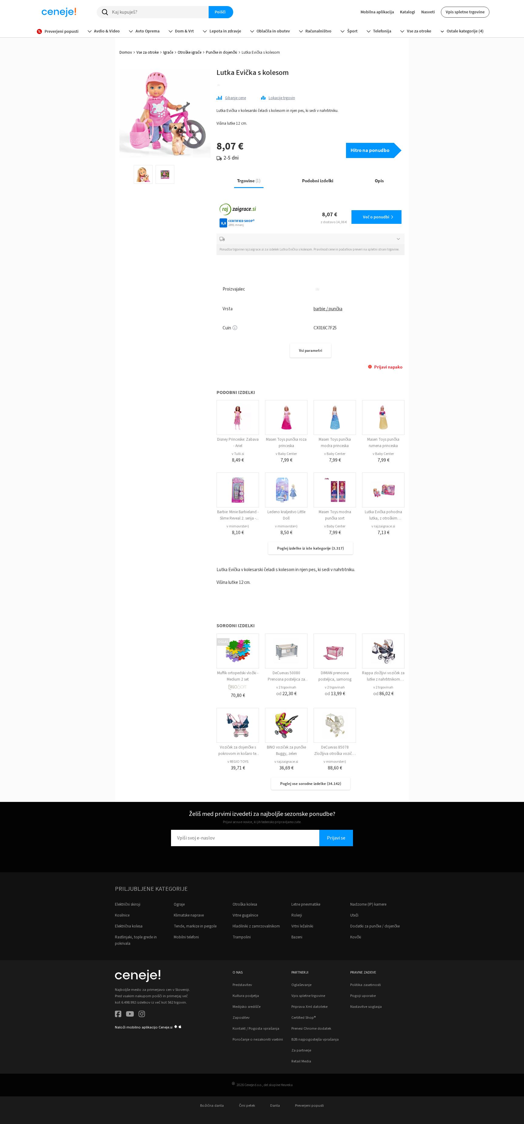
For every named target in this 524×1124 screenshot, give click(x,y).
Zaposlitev (241, 1017)
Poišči (220, 12)
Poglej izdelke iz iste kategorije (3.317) (310, 548)
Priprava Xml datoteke (309, 1006)
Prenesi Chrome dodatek (311, 1028)
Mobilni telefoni (186, 937)
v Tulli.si (238, 453)
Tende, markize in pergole (195, 926)
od (286, 693)
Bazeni (296, 937)
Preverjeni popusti (309, 1105)
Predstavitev (242, 985)
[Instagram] (142, 1015)
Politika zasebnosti (365, 985)
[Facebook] (118, 1015)
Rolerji (296, 915)
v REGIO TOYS (237, 761)
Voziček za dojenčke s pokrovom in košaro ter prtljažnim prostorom (237, 754)
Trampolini (242, 937)
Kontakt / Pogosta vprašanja (256, 1028)
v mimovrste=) (238, 526)
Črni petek (247, 1105)
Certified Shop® (303, 1017)
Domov (125, 52)
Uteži (354, 915)
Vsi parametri (310, 350)
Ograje (179, 904)
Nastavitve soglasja (366, 1006)
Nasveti (428, 12)
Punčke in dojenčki (221, 52)
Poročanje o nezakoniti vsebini (258, 1039)
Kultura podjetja (246, 995)
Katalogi (407, 12)
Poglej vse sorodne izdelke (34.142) (310, 783)
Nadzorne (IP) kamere (368, 904)
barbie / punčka (328, 309)
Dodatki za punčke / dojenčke (375, 926)
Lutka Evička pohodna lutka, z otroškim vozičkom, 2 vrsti (383, 518)
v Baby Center (286, 453)
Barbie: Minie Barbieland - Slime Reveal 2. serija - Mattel (238, 518)
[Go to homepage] (59, 12)
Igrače (168, 52)
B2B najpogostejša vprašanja (315, 1039)
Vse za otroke (147, 52)
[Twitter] (130, 1015)
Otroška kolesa (245, 904)
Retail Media (301, 1061)
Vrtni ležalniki (302, 926)
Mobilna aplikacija (377, 12)
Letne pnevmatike (305, 904)
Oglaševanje (301, 985)
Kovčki (355, 937)
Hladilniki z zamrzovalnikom (256, 926)
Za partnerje (301, 1050)
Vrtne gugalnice (245, 915)
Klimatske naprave (189, 915)
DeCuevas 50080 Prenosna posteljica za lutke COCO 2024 (286, 679)
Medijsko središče (246, 1006)
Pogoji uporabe (363, 995)
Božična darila (212, 1105)
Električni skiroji (127, 904)
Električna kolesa (129, 926)
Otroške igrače (189, 52)
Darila (275, 1105)
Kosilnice (122, 915)
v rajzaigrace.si (383, 526)
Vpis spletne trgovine (465, 12)
